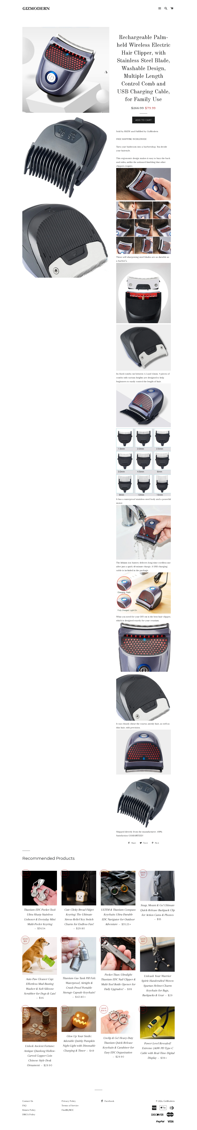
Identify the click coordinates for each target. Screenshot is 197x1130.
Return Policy (29, 1110)
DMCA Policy (28, 1114)
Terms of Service (70, 1105)
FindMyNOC (68, 1110)
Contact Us (27, 1101)
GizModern (169, 1101)
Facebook (109, 1101)
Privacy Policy (69, 1101)
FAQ (24, 1105)
